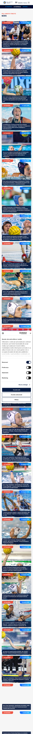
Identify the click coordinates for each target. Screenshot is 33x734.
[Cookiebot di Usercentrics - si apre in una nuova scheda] (20, 333)
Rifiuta (16, 399)
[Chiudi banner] (30, 333)
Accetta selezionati (16, 394)
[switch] (28, 367)
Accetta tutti (16, 389)
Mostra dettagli (23, 384)
